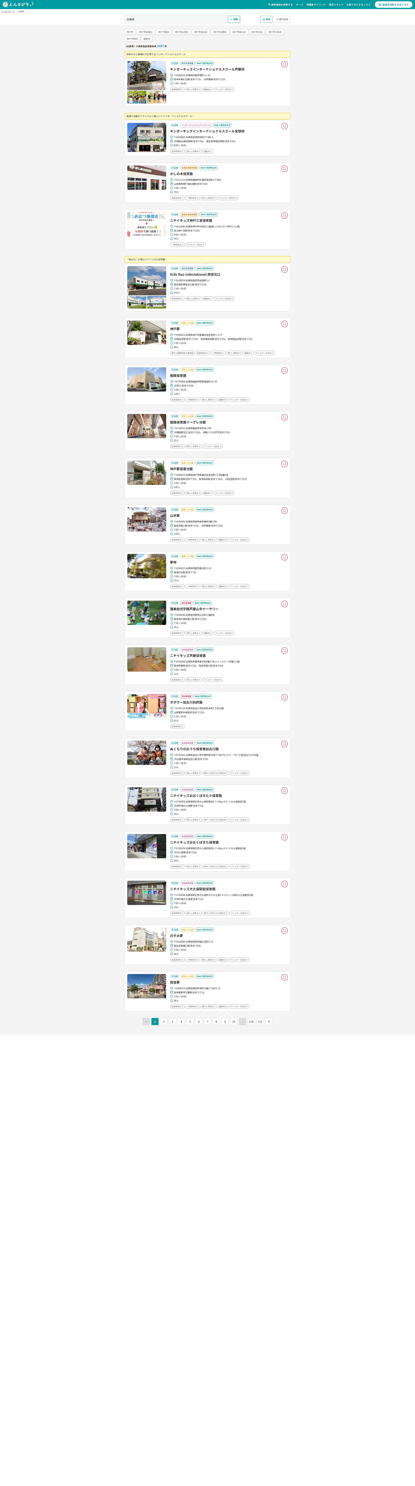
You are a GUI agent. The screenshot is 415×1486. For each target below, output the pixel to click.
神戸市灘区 (163, 32)
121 (260, 1021)
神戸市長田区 (201, 32)
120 (251, 1021)
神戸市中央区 (275, 32)
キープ (299, 4)
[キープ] (284, 64)
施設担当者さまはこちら (395, 4)
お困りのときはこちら (359, 4)
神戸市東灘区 (146, 32)
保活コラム (335, 4)
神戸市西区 (132, 38)
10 (233, 1021)
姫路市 (146, 38)
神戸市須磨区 (220, 32)
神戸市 (130, 32)
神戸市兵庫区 (182, 32)
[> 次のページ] (268, 1021)
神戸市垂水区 (239, 32)
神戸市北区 (257, 32)
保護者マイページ (316, 4)
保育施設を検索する (282, 4)
